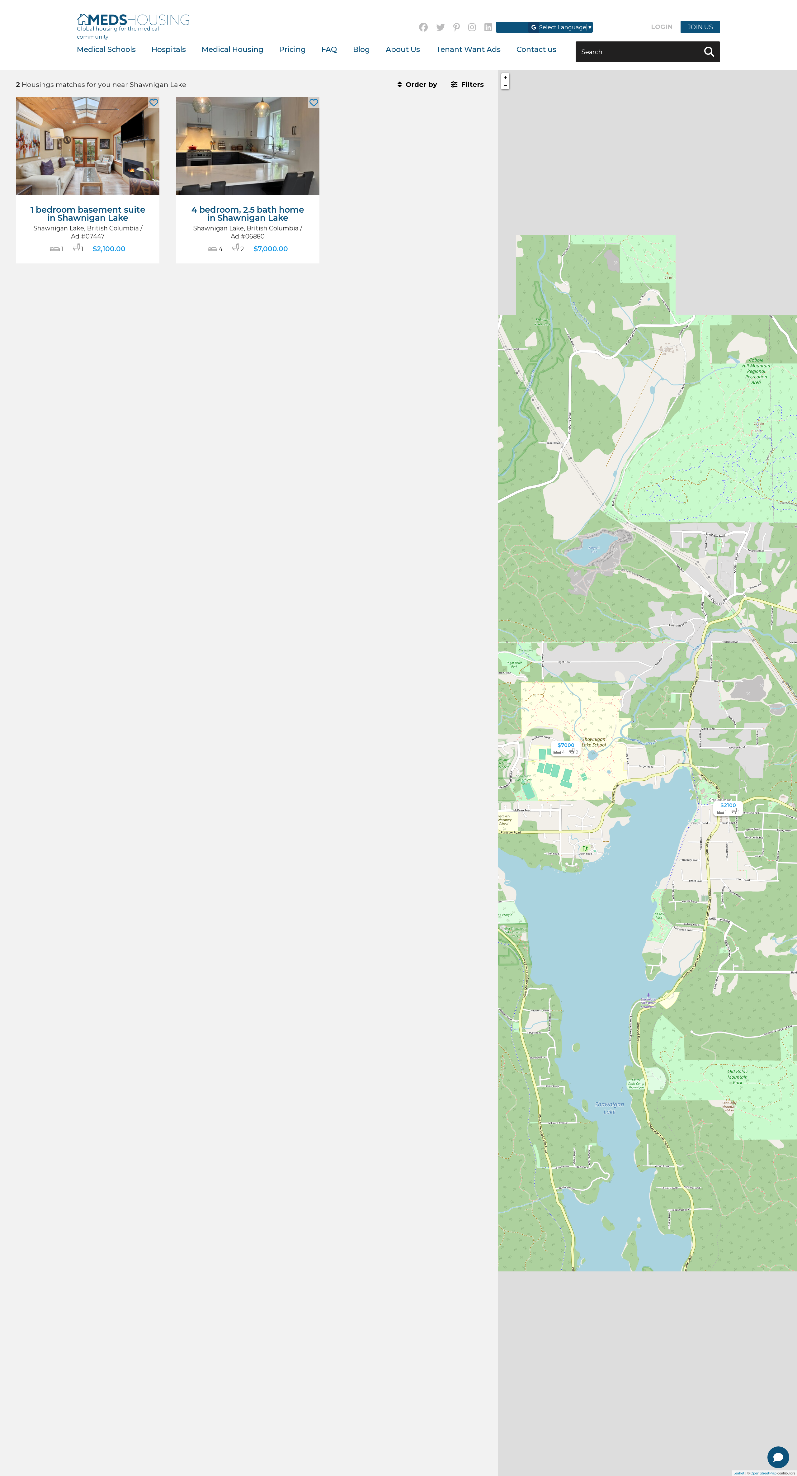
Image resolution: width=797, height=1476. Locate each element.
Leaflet (738, 1473)
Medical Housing (232, 49)
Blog (361, 49)
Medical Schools (106, 49)
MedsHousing (133, 20)
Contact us (536, 49)
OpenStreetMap (763, 1473)
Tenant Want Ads (468, 49)
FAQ (329, 49)
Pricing (292, 49)
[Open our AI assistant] (778, 1457)
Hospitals (169, 49)
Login (662, 27)
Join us (700, 27)
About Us (403, 49)
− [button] (505, 85)
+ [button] (505, 77)
